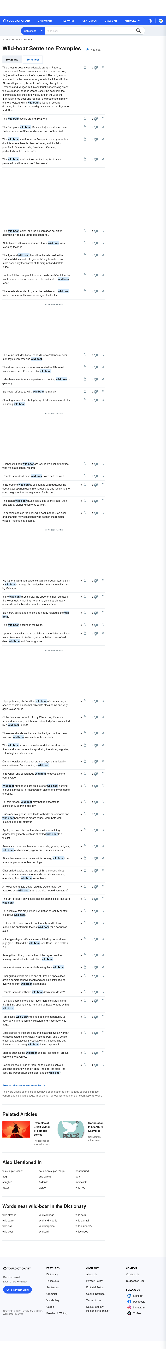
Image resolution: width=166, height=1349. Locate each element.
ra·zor (5, 1187)
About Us (91, 1274)
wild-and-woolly (48, 1220)
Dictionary (52, 1274)
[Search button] (140, 30)
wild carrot (8, 1220)
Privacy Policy (94, 1281)
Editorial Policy (95, 1287)
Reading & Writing (56, 1313)
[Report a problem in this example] (103, 67)
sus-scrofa (45, 1176)
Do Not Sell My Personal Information (98, 1308)
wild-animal (82, 1220)
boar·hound (82, 1171)
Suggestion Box (135, 1281)
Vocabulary (52, 1300)
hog (4, 1176)
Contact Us (132, 1274)
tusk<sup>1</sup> (13, 1171)
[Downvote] (96, 68)
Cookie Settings (95, 1294)
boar (78, 1176)
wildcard (44, 1231)
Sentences (30, 31)
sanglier (7, 1182)
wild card (81, 1215)
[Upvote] (84, 68)
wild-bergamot (47, 1226)
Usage (50, 1307)
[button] (150, 20)
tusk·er (43, 1187)
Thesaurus (52, 1281)
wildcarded (82, 1231)
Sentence (16, 39)
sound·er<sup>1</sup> (52, 1171)
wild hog (80, 1187)
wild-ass (7, 1226)
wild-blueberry (84, 1226)
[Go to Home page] (17, 20)
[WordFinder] (161, 21)
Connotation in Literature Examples (96, 1127)
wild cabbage (46, 1215)
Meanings (12, 59)
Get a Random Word (17, 1289)
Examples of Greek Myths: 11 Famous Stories (42, 1128)
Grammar (51, 1294)
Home (5, 39)
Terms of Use (93, 1300)
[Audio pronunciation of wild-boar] (87, 50)
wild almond (9, 1215)
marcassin (81, 1182)
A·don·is (43, 1182)
